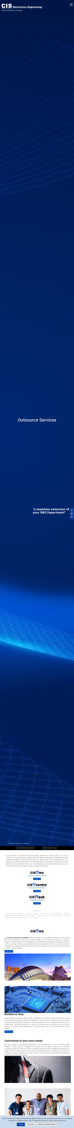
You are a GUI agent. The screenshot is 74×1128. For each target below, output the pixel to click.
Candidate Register (27, 848)
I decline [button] (30, 1124)
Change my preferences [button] (46, 1124)
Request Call (51, 848)
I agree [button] (20, 1124)
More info (37, 879)
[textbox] (37, 914)
